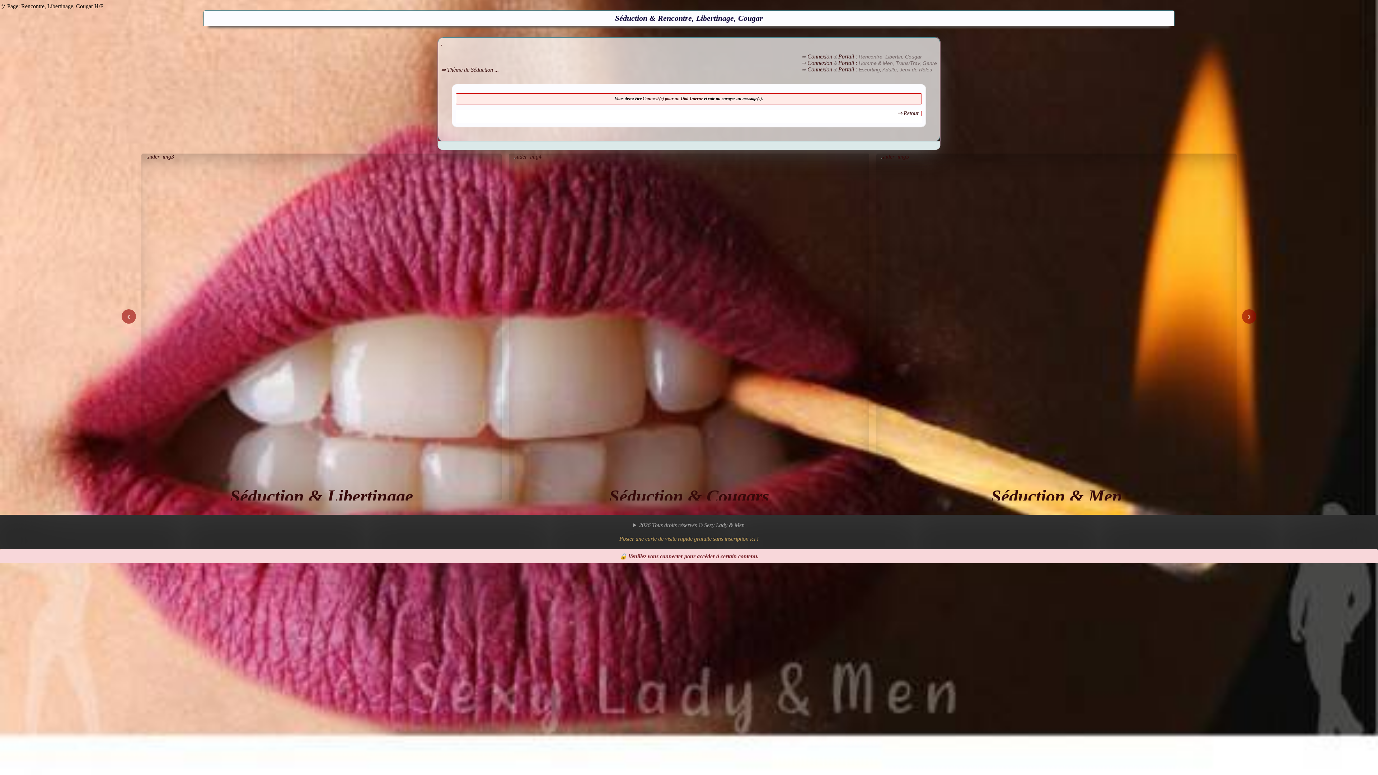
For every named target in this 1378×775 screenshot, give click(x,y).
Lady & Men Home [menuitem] (36, 591)
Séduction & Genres (1056, 496)
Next (1249, 316)
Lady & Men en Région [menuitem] (40, 585)
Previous (129, 316)
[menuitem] (696, 614)
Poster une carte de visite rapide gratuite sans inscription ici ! (689, 539)
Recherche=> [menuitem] (30, 604)
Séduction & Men (689, 496)
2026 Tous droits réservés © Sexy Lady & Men (692, 525)
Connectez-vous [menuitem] (32, 579)
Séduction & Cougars (322, 496)
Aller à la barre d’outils (26, 566)
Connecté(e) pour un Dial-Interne (673, 98)
